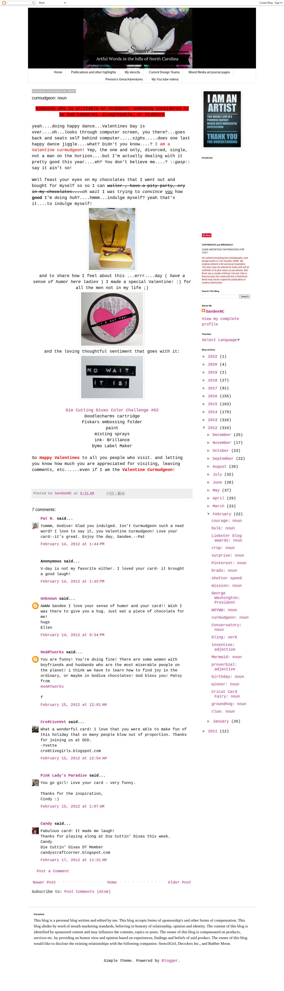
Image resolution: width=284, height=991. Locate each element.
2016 (214, 396)
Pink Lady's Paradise (64, 775)
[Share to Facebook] (119, 493)
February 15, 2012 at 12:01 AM (74, 705)
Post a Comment (53, 871)
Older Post (179, 882)
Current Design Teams (164, 72)
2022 (214, 356)
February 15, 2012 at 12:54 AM (74, 758)
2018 (214, 380)
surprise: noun (228, 555)
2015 (214, 404)
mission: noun (227, 585)
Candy (46, 823)
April (220, 498)
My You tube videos (165, 79)
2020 (214, 364)
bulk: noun (223, 528)
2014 (214, 412)
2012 (214, 428)
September (224, 458)
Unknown (49, 598)
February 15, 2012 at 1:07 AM (72, 806)
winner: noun (225, 684)
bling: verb (224, 637)
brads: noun (224, 570)
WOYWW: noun (224, 610)
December (223, 435)
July (218, 474)
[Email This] (108, 493)
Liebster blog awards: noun (227, 538)
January (222, 721)
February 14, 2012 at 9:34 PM (72, 635)
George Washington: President (226, 598)
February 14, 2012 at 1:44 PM (72, 544)
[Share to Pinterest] (123, 493)
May (217, 490)
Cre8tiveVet (53, 722)
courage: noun (227, 521)
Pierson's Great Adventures (124, 79)
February (223, 514)
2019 (214, 372)
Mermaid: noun (227, 657)
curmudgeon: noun (230, 617)
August (221, 466)
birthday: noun (228, 677)
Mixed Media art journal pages (209, 72)
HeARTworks (52, 652)
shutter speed (227, 578)
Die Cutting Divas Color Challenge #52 (112, 410)
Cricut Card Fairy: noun (226, 694)
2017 (214, 388)
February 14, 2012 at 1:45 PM (72, 581)
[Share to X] (116, 493)
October (222, 451)
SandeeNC (215, 311)
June (218, 482)
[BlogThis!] (112, 493)
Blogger (170, 961)
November (223, 443)
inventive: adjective (223, 647)
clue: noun (223, 711)
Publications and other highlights (93, 72)
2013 (214, 420)
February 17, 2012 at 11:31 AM (74, 860)
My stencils (132, 72)
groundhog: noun (229, 704)
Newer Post (44, 882)
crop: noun (223, 548)
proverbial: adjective (224, 666)
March (220, 506)
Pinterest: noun (229, 563)
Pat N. (47, 518)
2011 (214, 731)
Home (58, 72)
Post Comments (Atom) (87, 892)
